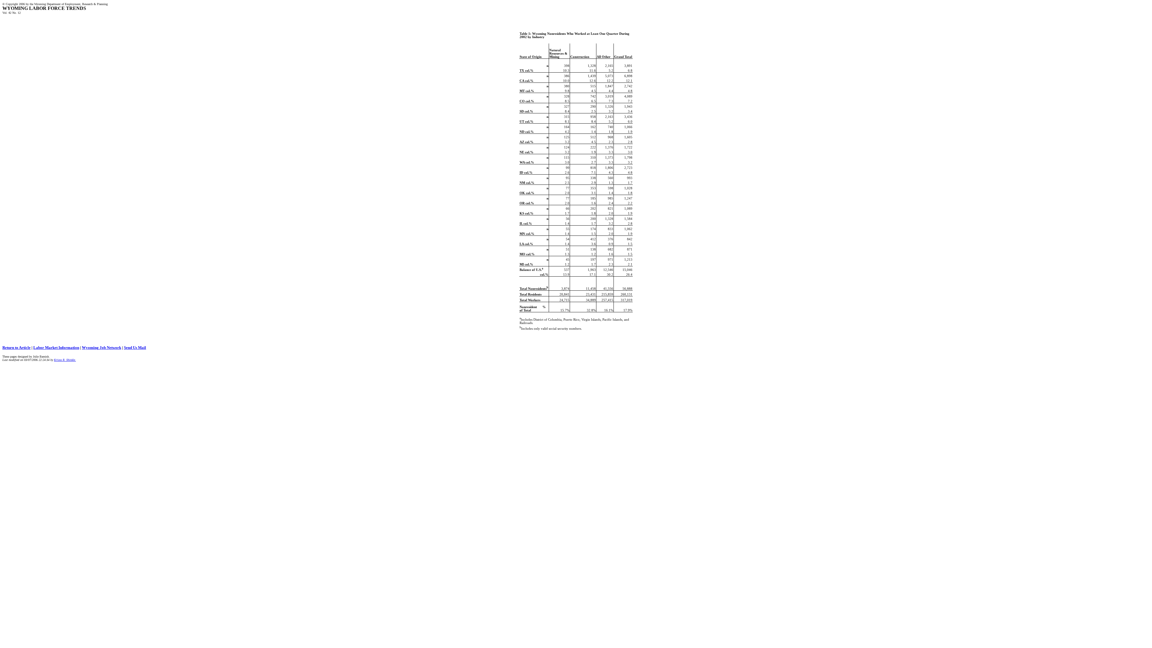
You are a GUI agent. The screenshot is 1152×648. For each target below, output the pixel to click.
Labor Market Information (56, 347)
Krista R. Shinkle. (65, 360)
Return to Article (16, 347)
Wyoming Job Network (101, 347)
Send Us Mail (135, 347)
